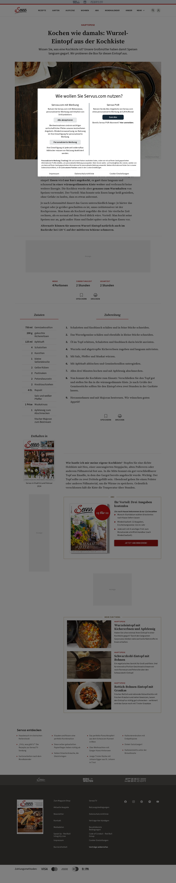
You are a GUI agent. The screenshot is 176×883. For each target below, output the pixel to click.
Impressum (54, 173)
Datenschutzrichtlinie (84, 173)
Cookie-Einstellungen (119, 173)
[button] (113, 117)
